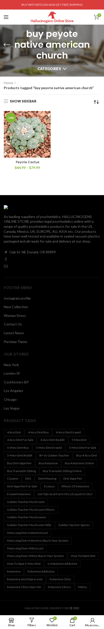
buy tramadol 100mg (21, 471)
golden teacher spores (74, 525)
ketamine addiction (41, 571)
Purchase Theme (15, 341)
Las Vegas (12, 408)
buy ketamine (48, 463)
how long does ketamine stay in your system (37, 540)
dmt (28, 478)
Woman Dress (15, 315)
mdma (82, 587)
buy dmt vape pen (19, 463)
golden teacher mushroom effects (31, 509)
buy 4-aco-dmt (86, 455)
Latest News (14, 333)
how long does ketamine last (27, 533)
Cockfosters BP (16, 382)
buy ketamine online (79, 463)
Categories (49, 69)
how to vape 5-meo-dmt (24, 563)
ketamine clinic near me (24, 587)
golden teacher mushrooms (26, 517)
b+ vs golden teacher (54, 455)
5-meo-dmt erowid (49, 447)
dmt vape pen (72, 478)
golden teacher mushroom (26, 502)
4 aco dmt (14, 432)
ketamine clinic (60, 579)
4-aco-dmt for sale (20, 440)
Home (8, 83)
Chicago (10, 399)
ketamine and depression (25, 579)
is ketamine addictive (62, 563)
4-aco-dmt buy (38, 432)
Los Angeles (13, 390)
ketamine (13, 571)
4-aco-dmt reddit (52, 440)
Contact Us (13, 324)
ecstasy (49, 486)
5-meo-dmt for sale (82, 447)
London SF (12, 373)
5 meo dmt (79, 440)
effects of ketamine (75, 486)
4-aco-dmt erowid (68, 432)
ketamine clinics (59, 587)
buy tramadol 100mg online (62, 471)
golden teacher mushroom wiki (29, 525)
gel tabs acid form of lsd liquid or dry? (65, 494)
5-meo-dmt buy (18, 447)
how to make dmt (83, 556)
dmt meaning (47, 478)
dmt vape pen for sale (22, 486)
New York (11, 365)
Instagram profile (17, 298)
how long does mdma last (25, 548)
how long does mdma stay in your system (35, 556)
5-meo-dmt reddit (19, 455)
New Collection (16, 307)
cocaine (12, 478)
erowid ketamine (19, 494)
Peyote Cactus (27, 162)
